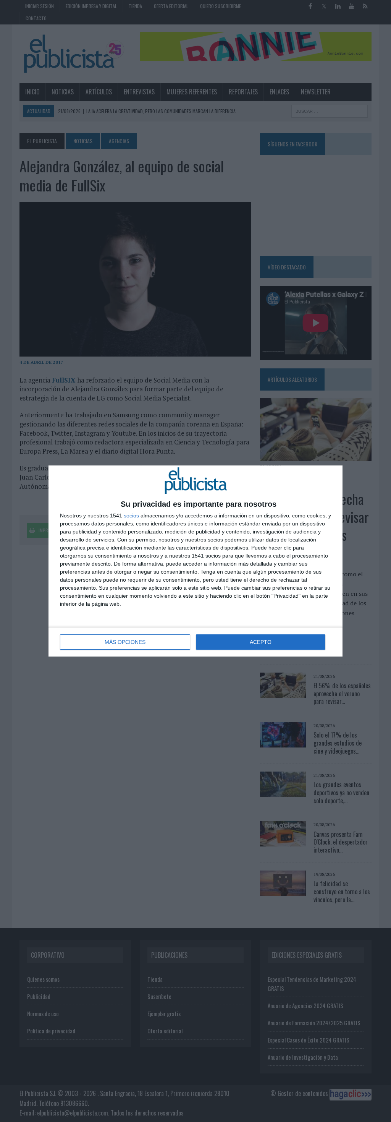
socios (131, 515)
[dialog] (195, 560)
